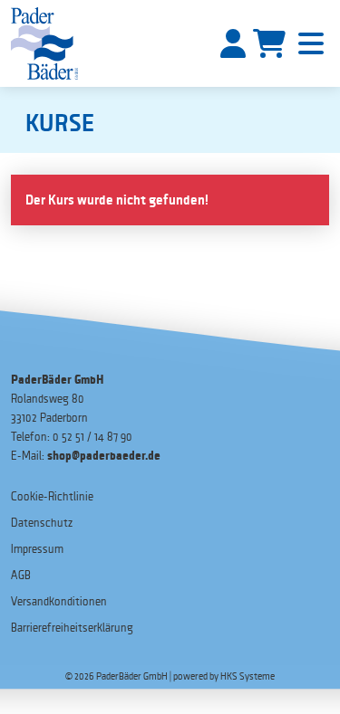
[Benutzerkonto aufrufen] (233, 43)
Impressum (37, 549)
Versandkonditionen (59, 601)
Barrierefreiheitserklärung (72, 627)
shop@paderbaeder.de (103, 455)
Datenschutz (42, 522)
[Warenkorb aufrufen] (269, 43)
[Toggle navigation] (311, 43)
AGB (21, 575)
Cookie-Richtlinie (52, 496)
